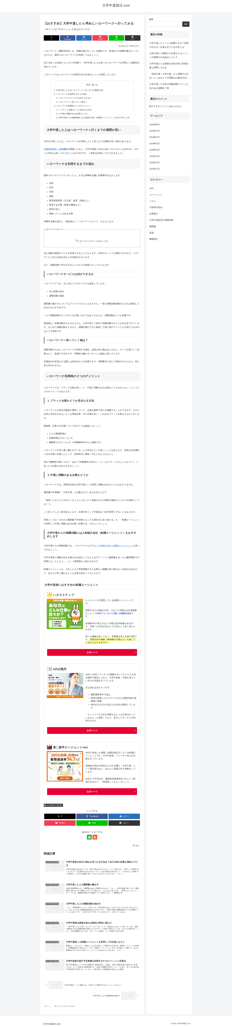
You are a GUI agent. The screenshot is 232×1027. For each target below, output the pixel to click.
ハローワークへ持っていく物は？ (72, 102)
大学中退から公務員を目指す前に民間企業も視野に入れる (168, 65)
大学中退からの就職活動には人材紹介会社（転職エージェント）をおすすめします (94, 117)
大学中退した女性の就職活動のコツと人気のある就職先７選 (168, 86)
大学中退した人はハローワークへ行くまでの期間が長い (80, 90)
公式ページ (92, 652)
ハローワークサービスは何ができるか (74, 98)
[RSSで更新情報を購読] (94, 837)
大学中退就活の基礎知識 (54, 805)
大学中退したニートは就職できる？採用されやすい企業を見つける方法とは (168, 45)
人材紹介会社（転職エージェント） (115, 545)
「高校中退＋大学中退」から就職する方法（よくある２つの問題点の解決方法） (168, 76)
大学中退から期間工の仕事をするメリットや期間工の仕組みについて (168, 55)
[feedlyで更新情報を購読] (89, 837)
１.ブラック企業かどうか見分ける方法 (75, 110)
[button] (132, 38)
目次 (88, 85)
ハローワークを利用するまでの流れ (71, 94)
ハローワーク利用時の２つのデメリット (73, 106)
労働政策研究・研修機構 (56, 149)
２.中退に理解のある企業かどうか (73, 114)
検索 (151, 19)
